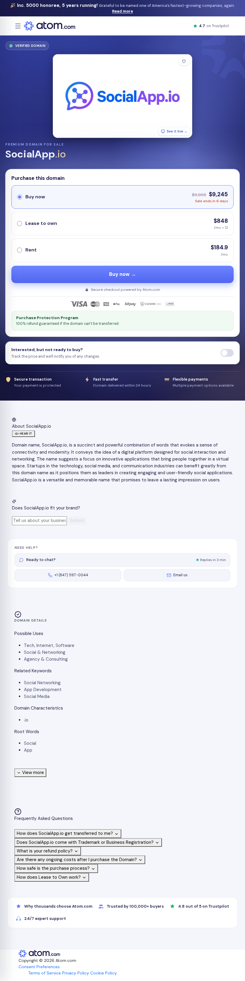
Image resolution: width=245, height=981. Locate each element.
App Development (43, 690)
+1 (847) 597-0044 (71, 575)
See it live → (177, 131)
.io (26, 720)
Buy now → (122, 274)
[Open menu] (18, 26)
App (28, 750)
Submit (77, 520)
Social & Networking (44, 652)
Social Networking (42, 683)
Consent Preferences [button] (39, 966)
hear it (26, 433)
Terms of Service (44, 973)
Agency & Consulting (46, 659)
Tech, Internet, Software (49, 645)
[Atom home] (49, 26)
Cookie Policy (103, 973)
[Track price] (227, 353)
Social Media (37, 696)
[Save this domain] (184, 61)
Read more (122, 11)
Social (30, 743)
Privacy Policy (75, 973)
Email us (180, 575)
